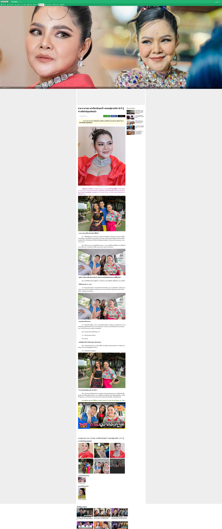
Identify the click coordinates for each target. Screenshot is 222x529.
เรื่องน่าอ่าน (56, 4)
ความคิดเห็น (107, 116)
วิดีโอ (63, 4)
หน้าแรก (4, 4)
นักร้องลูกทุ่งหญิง (81, 483)
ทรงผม (36, 4)
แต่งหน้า (18, 4)
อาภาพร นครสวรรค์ (82, 499)
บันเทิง (42, 4)
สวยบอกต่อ (11, 4)
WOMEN (14, 1)
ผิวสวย (30, 4)
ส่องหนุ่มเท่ (49, 4)
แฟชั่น (24, 4)
